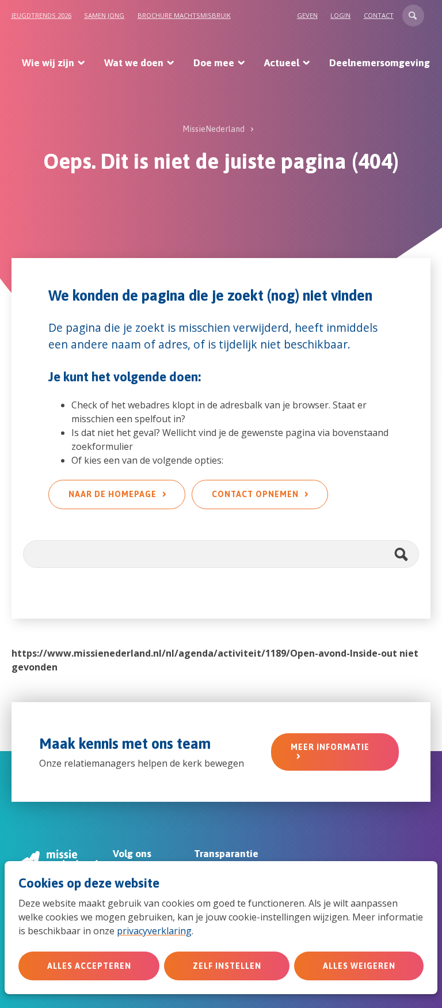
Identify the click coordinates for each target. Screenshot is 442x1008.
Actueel (281, 63)
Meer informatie (330, 747)
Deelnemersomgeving (379, 63)
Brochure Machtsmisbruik (184, 15)
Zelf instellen (227, 966)
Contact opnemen (255, 494)
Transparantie (226, 853)
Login (340, 15)
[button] (413, 15)
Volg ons (132, 853)
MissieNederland (213, 129)
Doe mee (213, 63)
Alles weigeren (359, 966)
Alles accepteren (89, 966)
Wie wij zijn (48, 63)
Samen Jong (104, 15)
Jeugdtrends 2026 (41, 15)
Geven (307, 15)
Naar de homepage (112, 494)
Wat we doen (133, 63)
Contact (379, 15)
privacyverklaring (154, 930)
